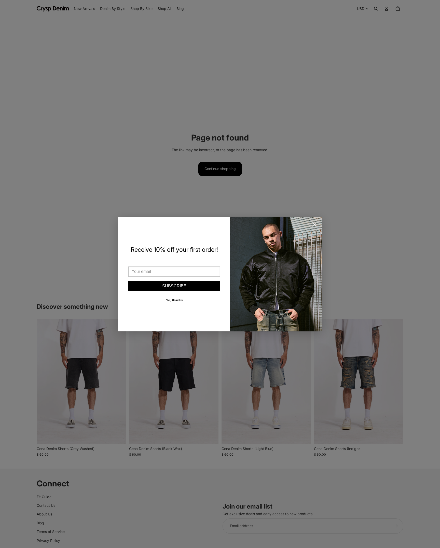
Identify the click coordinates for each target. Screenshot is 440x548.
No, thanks (174, 300)
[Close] (314, 224)
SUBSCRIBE (174, 286)
